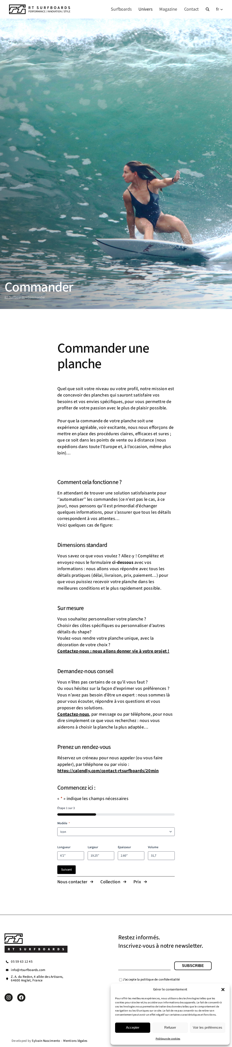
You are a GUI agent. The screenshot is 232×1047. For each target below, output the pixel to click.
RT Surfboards (15, 297)
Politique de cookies (168, 1039)
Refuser (170, 1027)
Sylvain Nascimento (46, 1040)
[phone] (7, 961)
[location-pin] (7, 978)
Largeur (93, 847)
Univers (145, 9)
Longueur (63, 847)
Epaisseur (124, 847)
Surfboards (121, 9)
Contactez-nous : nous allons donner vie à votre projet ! (113, 651)
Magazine (168, 9)
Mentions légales (75, 1040)
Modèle (63, 823)
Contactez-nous (73, 714)
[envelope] (7, 970)
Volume (153, 847)
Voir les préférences (207, 1027)
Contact (191, 9)
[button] (223, 989)
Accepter (132, 1027)
